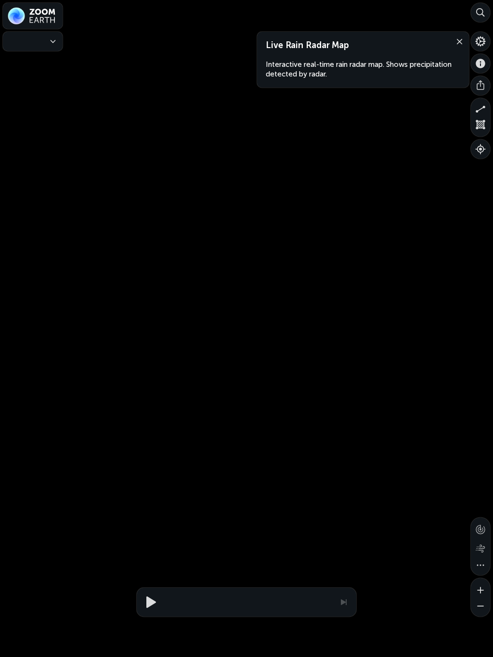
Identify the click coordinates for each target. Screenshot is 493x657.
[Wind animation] (480, 546)
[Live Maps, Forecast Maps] (33, 41)
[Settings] (480, 41)
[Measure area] (480, 127)
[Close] (457, 41)
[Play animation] (150, 602)
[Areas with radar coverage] (480, 527)
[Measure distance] (480, 107)
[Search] (480, 12)
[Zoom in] (480, 587)
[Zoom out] (480, 607)
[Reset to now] (343, 602)
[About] (480, 63)
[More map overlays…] (480, 565)
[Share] (480, 85)
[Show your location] (480, 149)
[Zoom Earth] (33, 16)
